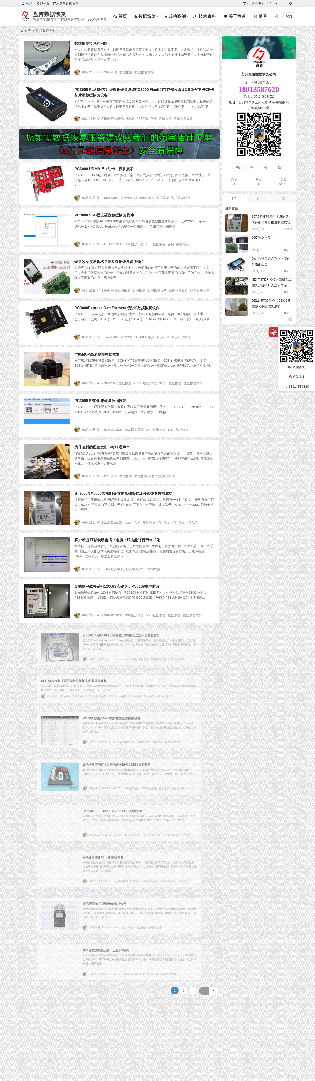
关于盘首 (236, 16)
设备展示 (33, 92)
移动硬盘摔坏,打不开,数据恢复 (99, 855)
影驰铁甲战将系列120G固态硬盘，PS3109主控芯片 (117, 586)
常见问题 (33, 46)
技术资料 (206, 16)
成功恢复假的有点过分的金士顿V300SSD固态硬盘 (116, 762)
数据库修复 (139, 698)
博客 (262, 16)
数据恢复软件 (144, 72)
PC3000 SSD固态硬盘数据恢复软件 (104, 215)
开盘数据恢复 (120, 290)
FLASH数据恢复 (122, 118)
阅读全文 (210, 72)
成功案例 (176, 16)
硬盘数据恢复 (200, 290)
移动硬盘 (153, 569)
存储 (114, 72)
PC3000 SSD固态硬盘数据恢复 (100, 401)
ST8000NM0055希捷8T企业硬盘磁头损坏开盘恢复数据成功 (123, 493)
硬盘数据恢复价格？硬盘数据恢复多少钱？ (109, 262)
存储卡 (134, 930)
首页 (122, 16)
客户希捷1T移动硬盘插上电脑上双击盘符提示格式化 (117, 540)
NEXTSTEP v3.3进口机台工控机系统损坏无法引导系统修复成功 (272, 285)
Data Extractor (121, 198)
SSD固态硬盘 (134, 244)
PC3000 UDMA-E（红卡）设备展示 (104, 169)
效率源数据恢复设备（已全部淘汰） (104, 947)
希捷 (151, 198)
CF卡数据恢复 (121, 383)
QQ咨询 (299, 377)
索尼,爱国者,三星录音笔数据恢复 (101, 901)
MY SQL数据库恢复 (125, 744)
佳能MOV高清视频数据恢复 (97, 354)
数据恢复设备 (183, 118)
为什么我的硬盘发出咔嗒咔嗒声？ (102, 447)
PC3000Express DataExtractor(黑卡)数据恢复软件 (117, 308)
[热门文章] (283, 198)
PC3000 (142, 118)
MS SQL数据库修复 (89, 698)
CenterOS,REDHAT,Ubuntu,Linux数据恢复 (110, 808)
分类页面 (258, 3)
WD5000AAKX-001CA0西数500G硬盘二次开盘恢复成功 (121, 633)
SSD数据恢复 (156, 244)
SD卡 (162, 383)
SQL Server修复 (117, 698)
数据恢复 (146, 16)
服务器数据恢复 (158, 837)
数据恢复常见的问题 (91, 43)
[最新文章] (234, 198)
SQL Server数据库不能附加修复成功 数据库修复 (64, 679)
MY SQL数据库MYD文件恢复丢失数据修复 (109, 716)
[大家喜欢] (259, 198)
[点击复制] (251, 167)
